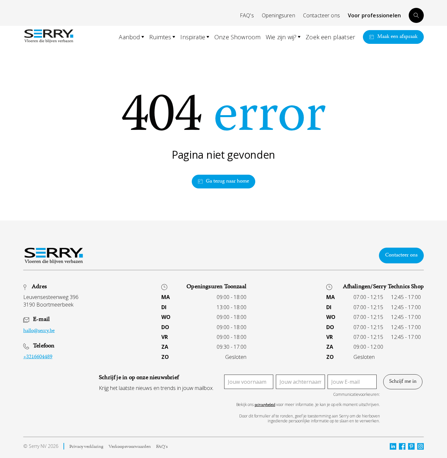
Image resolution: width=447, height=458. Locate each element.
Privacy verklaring (86, 447)
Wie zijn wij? (281, 37)
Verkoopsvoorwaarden (130, 447)
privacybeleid (265, 405)
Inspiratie (192, 37)
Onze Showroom (237, 37)
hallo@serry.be (39, 331)
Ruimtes (160, 37)
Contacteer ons (321, 15)
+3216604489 (37, 357)
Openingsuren (278, 15)
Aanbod (129, 37)
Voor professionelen (374, 15)
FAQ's (247, 15)
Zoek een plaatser (330, 37)
